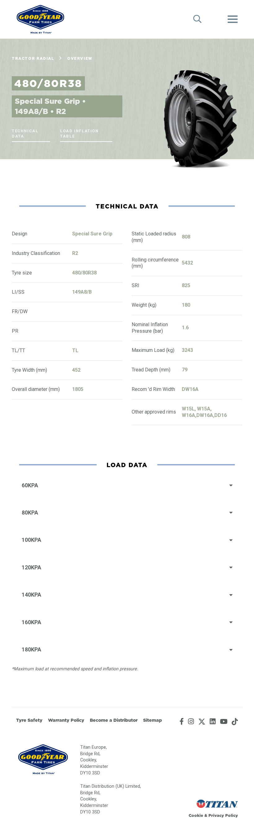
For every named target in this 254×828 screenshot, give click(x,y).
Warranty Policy (66, 720)
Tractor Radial (33, 58)
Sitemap (152, 720)
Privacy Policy (223, 815)
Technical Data (25, 133)
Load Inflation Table (79, 133)
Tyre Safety (29, 720)
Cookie (196, 815)
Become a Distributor (114, 720)
